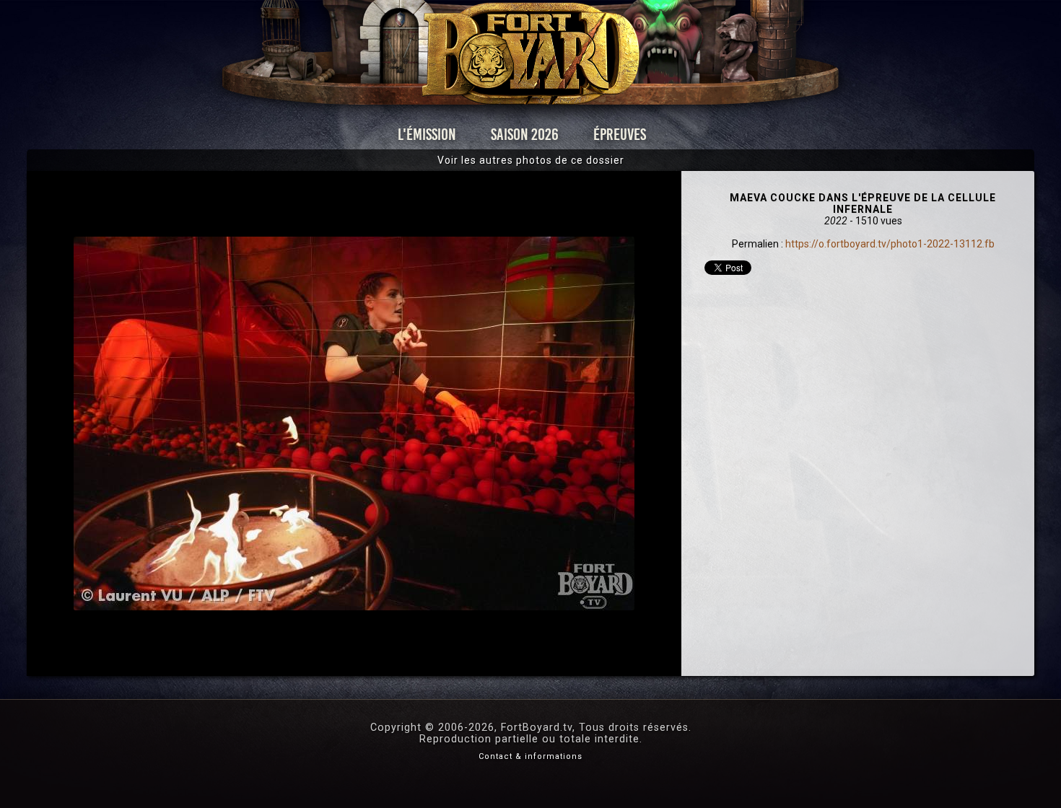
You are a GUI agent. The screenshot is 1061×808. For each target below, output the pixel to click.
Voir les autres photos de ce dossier (530, 160)
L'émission (427, 135)
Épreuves (619, 135)
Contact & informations (530, 756)
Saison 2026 (525, 135)
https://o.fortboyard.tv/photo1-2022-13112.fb (890, 244)
